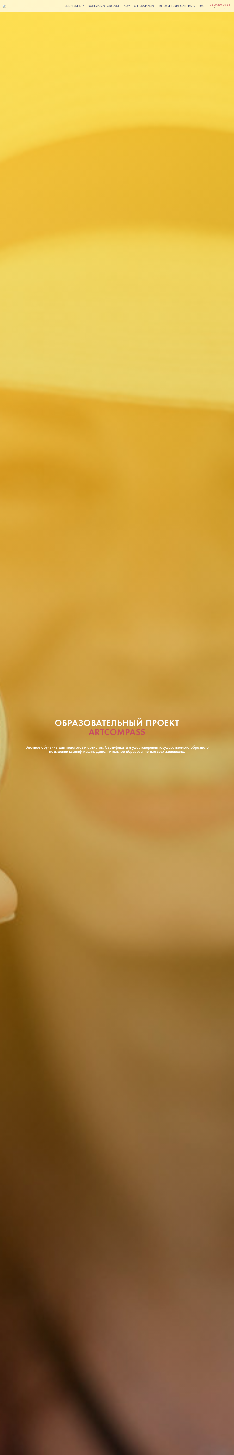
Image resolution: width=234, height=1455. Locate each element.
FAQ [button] (125, 6)
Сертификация (144, 6)
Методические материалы (177, 6)
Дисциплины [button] (72, 6)
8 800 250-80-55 (220, 4)
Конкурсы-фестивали (103, 6)
